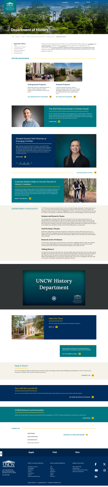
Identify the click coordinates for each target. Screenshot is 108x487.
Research (87, 7)
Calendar (52, 470)
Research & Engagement (19, 50)
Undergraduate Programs (20, 47)
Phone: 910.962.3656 (33, 436)
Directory (52, 476)
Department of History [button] (20, 43)
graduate (91, 44)
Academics (41, 7)
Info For (77, 2)
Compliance (30, 470)
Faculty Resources (18, 53)
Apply (31, 452)
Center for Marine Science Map (80, 470)
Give (77, 452)
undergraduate (46, 46)
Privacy (29, 471)
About (29, 7)
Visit (54, 452)
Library (51, 473)
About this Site (32, 482)
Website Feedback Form (54, 482)
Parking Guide (76, 468)
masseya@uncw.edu (32, 439)
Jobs (51, 466)
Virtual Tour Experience (78, 471)
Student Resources (18, 51)
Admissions (56, 7)
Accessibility (31, 468)
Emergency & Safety (33, 466)
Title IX (29, 474)
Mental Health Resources (34, 476)
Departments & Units (50, 36)
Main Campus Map (77, 466)
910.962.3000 (6, 475)
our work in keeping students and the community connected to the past (73, 47)
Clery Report (31, 473)
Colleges (23, 36)
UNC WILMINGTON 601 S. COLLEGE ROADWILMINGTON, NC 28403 (9, 471)
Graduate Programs (18, 48)
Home (13, 36)
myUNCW (64, 2)
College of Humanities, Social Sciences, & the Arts (35, 36)
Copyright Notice (42, 482)
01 (20, 162)
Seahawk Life (72, 7)
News (51, 468)
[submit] (91, 2)
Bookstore (52, 471)
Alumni (51, 474)
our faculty (63, 46)
